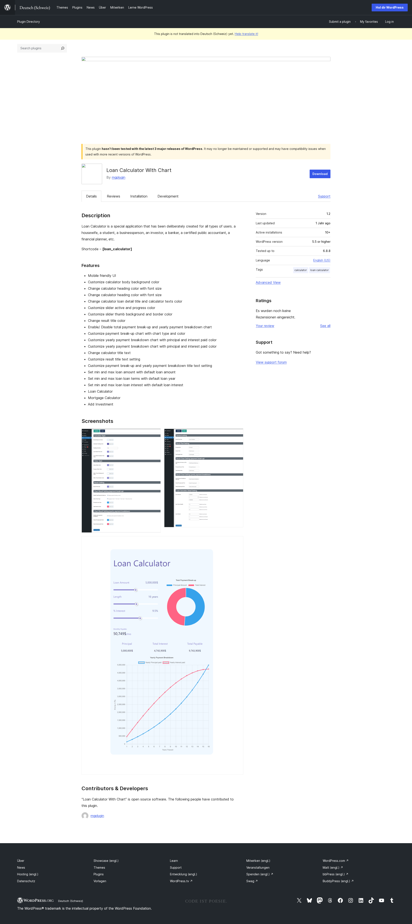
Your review (265, 326)
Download (320, 174)
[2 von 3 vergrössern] (237, 434)
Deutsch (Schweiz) (70, 901)
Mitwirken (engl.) (258, 860)
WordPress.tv (181, 881)
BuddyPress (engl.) (338, 881)
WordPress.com (336, 860)
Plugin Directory (28, 21)
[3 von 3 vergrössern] (237, 542)
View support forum (271, 362)
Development (168, 196)
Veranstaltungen (258, 867)
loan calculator (319, 270)
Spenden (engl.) (259, 874)
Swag (252, 881)
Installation (138, 196)
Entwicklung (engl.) (183, 874)
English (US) (321, 260)
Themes (99, 867)
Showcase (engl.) (106, 860)
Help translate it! (246, 34)
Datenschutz (26, 881)
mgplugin (118, 177)
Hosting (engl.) (27, 874)
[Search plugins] (62, 48)
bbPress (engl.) (335, 874)
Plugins (99, 874)
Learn (174, 860)
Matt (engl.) (333, 867)
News (21, 867)
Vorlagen (100, 881)
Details (91, 196)
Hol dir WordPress (390, 7)
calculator (300, 270)
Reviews (113, 196)
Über (20, 860)
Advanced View (268, 282)
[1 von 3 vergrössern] (155, 434)
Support (324, 196)
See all (325, 326)
